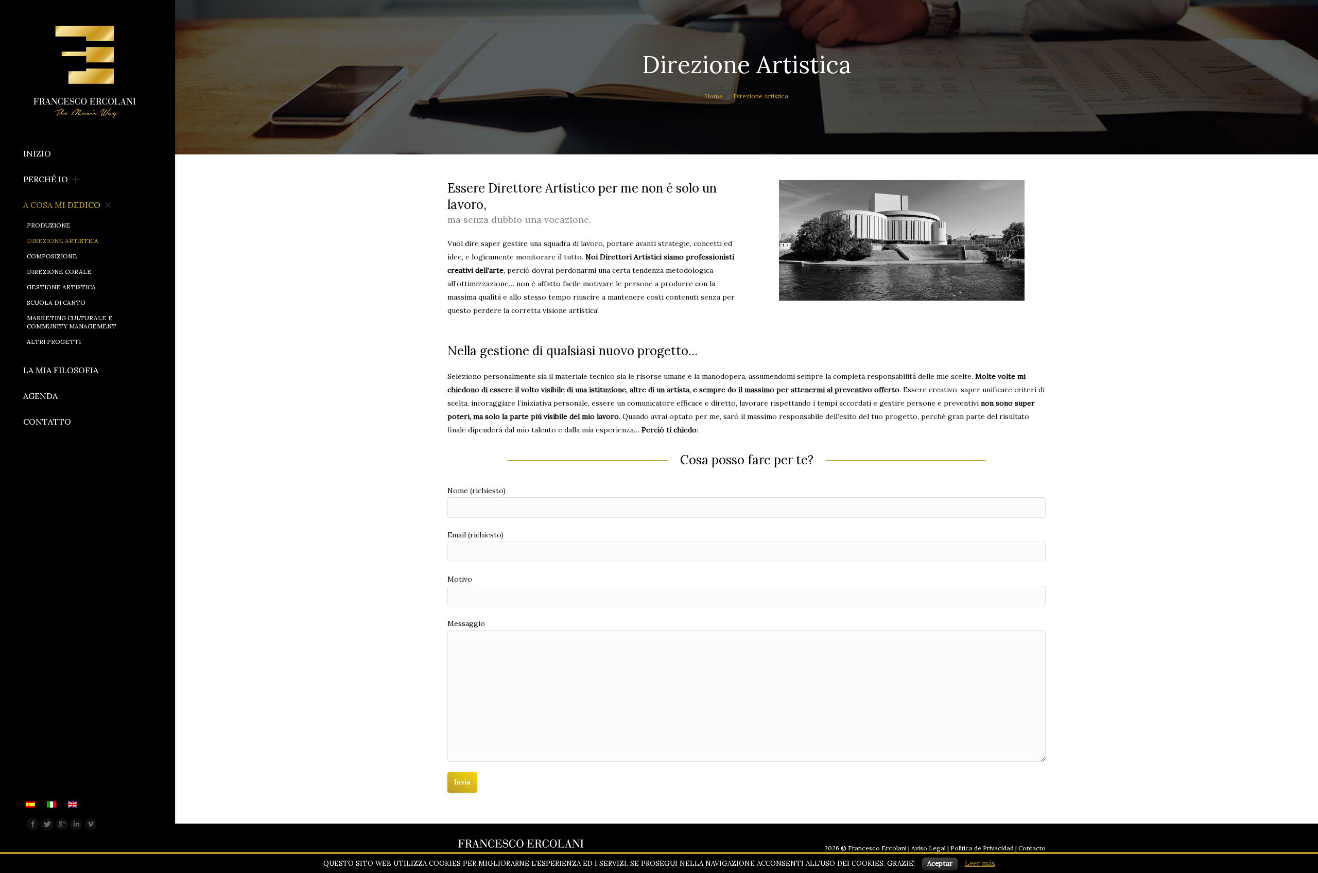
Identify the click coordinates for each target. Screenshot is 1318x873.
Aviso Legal (928, 848)
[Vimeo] (90, 824)
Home (714, 96)
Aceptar (939, 863)
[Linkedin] (76, 824)
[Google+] (62, 824)
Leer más (980, 863)
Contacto (1032, 848)
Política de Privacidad (982, 848)
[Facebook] (33, 824)
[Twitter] (47, 824)
